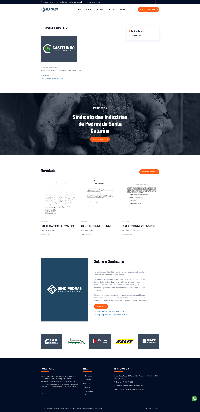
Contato (122, 10)
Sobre (80, 10)
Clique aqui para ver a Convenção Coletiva (112, 315)
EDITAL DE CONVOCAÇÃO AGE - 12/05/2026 (57, 226)
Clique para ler (45, 234)
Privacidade (89, 395)
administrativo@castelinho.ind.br (52, 78)
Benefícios (111, 10)
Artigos (87, 387)
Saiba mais (100, 306)
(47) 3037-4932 (48, 2)
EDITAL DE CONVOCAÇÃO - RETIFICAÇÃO (96, 226)
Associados (99, 10)
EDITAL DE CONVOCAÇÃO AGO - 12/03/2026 (138, 226)
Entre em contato (99, 139)
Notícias (89, 10)
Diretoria (88, 380)
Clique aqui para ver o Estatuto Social (110, 311)
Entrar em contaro (136, 35)
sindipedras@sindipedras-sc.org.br (71, 2)
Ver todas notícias (148, 172)
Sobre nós (88, 376)
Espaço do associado (147, 9)
